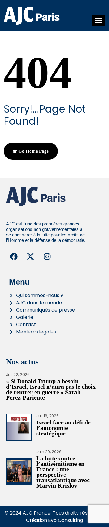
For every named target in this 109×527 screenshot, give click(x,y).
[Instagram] (46, 256)
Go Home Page (33, 151)
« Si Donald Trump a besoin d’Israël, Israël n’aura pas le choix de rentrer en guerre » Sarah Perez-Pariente (51, 389)
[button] (98, 20)
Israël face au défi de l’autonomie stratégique (63, 428)
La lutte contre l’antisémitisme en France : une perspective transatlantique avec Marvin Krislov (63, 472)
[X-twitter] (30, 256)
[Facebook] (13, 256)
